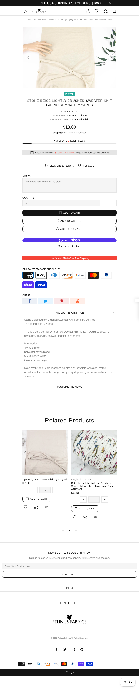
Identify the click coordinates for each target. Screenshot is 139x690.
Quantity (28, 197)
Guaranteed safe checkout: (41, 269)
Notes (26, 176)
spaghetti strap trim (81, 479)
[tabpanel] (45, 474)
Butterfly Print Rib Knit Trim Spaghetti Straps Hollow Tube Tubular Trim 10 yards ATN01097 (93, 486)
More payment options (69, 246)
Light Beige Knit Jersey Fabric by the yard (44, 479)
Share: (26, 295)
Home (29, 20)
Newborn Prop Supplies (44, 20)
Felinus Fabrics (39, 11)
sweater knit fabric (79, 119)
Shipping (57, 132)
